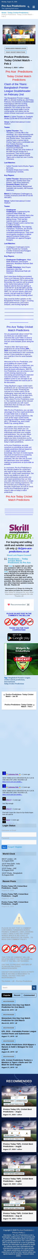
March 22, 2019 (8, 1023)
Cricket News (9, 1101)
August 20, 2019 (8, 1052)
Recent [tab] (17, 995)
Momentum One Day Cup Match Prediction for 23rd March (16, 1019)
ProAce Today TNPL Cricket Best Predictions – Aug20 (15, 903)
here (10, 566)
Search (34, 987)
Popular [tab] (6, 995)
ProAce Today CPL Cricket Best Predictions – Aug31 (14, 887)
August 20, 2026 (9, 1184)
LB (16, 1010)
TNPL (18, 1135)
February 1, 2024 (10, 67)
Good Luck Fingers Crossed (19, 555)
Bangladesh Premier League (16, 48)
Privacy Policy (18, 1233)
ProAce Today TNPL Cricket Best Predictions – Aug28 (15, 895)
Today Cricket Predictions (15, 52)
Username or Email (9, 830)
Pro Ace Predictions (14, 6)
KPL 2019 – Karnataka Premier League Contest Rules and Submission (19, 1032)
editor (21, 67)
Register (18, 847)
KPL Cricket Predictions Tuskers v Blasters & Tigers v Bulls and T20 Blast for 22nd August (17, 1062)
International (9, 682)
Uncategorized (8, 1001)
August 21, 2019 (8, 1067)
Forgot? (11, 847)
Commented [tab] (29, 995)
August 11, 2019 (8, 1036)
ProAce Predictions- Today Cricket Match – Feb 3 (18, 705)
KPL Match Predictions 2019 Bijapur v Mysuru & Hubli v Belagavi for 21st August (19, 1047)
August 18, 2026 (9, 1219)
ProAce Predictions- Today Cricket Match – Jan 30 (19, 695)
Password (5, 838)
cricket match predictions (14, 680)
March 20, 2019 (8, 1010)
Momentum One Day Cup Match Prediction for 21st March (16, 1006)
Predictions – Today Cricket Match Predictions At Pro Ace (19, 561)
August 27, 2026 (9, 1149)
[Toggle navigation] (33, 7)
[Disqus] (19, 741)
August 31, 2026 (9, 1114)
